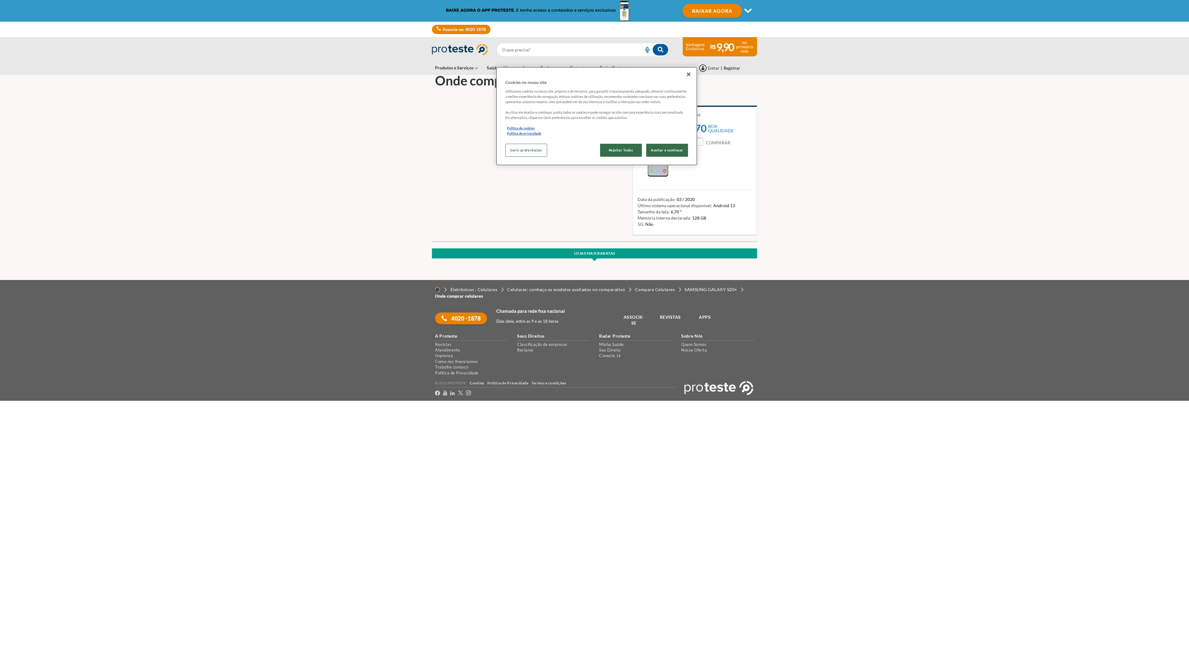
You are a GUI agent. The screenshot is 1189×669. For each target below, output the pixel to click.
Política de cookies (521, 128)
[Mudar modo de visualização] (594, 11)
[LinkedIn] (452, 394)
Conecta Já (610, 355)
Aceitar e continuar (667, 150)
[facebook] (437, 394)
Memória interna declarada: (664, 218)
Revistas (443, 344)
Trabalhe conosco (451, 367)
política (397, 411)
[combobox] (583, 49)
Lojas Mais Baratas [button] (594, 253)
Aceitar (13, 423)
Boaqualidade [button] (721, 128)
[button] (712, 142)
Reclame (525, 350)
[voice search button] (644, 49)
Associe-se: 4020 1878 (464, 29)
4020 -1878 (465, 318)
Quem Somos (693, 344)
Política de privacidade (524, 133)
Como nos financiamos (456, 361)
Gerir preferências (526, 150)
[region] (596, 116)
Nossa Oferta (694, 350)
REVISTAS (670, 317)
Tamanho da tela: (654, 211)
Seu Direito (610, 350)
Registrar (732, 68)
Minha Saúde (611, 344)
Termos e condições (548, 383)
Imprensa (444, 355)
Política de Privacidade (457, 372)
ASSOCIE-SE (634, 320)
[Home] (437, 289)
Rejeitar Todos (621, 150)
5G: (641, 224)
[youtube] (445, 394)
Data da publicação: (657, 199)
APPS (705, 317)
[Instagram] (468, 394)
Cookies (477, 383)
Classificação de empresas (542, 344)
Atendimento (447, 350)
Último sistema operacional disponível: (675, 205)
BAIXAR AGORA (712, 11)
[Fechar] (688, 74)
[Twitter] (460, 394)
